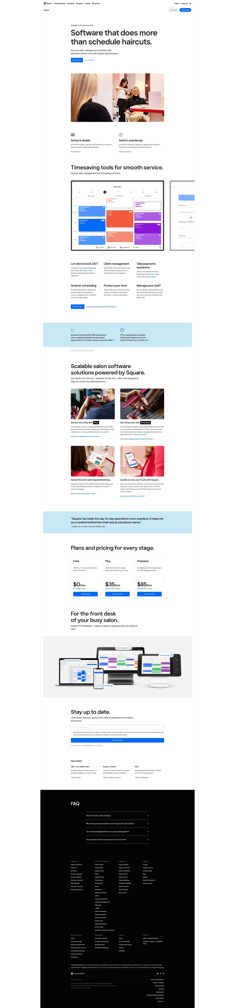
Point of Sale (99, 864)
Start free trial (117, 594)
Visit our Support (111, 777)
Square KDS (98, 883)
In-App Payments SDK (102, 941)
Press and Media (124, 941)
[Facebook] (160, 973)
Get (75, 152)
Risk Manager (75, 883)
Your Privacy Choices (157, 979)
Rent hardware (123, 889)
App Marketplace (100, 914)
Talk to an (125, 152)
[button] (191, 217)
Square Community (149, 880)
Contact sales (78, 307)
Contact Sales (147, 871)
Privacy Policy (87, 745)
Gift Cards (98, 905)
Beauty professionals (78, 944)
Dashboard (98, 889)
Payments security (77, 886)
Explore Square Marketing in (83, 493)
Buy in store (123, 892)
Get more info (117, 740)
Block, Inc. (161, 1001)
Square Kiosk (123, 877)
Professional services (78, 951)
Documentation (100, 944)
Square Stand (164, 655)
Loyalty (97, 908)
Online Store (99, 867)
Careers (121, 947)
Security (161, 989)
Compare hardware (125, 883)
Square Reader (123, 864)
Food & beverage (76, 941)
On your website (76, 877)
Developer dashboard (102, 947)
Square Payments (76, 864)
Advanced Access (100, 892)
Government (160, 992)
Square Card (99, 920)
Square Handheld (124, 871)
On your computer (77, 874)
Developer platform (101, 938)
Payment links (99, 871)
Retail (97, 874)
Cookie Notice (159, 998)
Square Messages (100, 911)
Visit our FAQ (141, 777)
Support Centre (148, 867)
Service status (147, 883)
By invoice (74, 871)
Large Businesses (76, 954)
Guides (145, 877)
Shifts (97, 896)
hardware (152, 277)
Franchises (74, 957)
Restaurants (99, 880)
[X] (158, 973)
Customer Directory (101, 899)
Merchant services (77, 889)
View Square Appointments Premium (136, 439)
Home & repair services (78, 947)
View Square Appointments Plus (85, 436)
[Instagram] (163, 973)
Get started (77, 60)
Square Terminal (124, 867)
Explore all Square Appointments (100, 307)
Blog (144, 874)
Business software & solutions (105, 930)
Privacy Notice (159, 986)
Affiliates (122, 951)
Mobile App (109, 686)
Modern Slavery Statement (155, 995)
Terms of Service (158, 982)
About (121, 938)
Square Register (122, 648)
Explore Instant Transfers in (132, 496)
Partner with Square (125, 944)
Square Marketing (100, 924)
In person (74, 867)
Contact (89, 60)
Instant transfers (100, 917)
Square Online (87, 270)
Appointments (99, 877)
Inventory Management (102, 902)
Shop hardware (124, 886)
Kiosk (96, 886)
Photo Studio (99, 927)
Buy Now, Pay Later (77, 880)
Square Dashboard (73, 661)
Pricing (145, 864)
